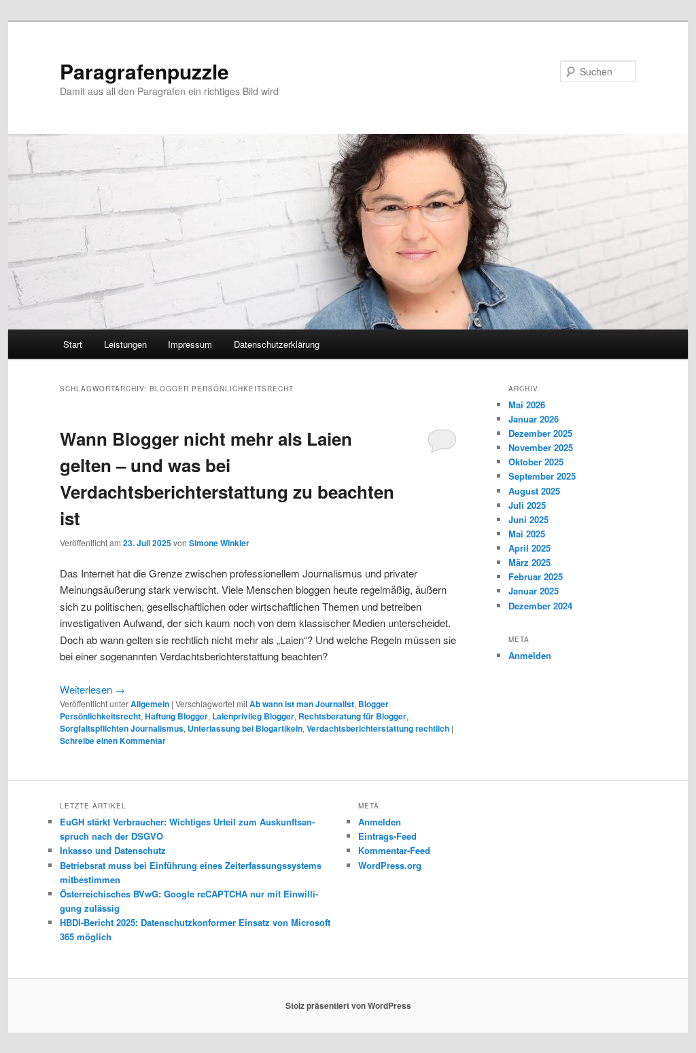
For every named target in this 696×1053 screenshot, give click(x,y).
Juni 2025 (528, 519)
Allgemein (149, 704)
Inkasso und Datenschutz (113, 850)
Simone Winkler (219, 543)
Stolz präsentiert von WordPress (348, 1005)
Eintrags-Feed (387, 835)
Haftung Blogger (176, 716)
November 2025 (540, 447)
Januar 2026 (533, 418)
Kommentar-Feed (394, 850)
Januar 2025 (533, 590)
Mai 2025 (526, 533)
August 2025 (534, 490)
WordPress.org (389, 865)
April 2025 (529, 547)
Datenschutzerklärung (276, 344)
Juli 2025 (527, 505)
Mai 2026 (526, 404)
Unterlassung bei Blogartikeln (245, 728)
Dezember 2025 (540, 433)
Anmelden (529, 655)
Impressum (190, 344)
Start (72, 344)
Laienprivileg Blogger (253, 716)
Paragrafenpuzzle (144, 71)
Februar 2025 (535, 576)
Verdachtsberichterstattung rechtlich (378, 728)
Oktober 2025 (535, 461)
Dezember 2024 (540, 605)
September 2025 (542, 475)
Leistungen (125, 344)
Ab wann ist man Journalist (301, 704)
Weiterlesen (92, 689)
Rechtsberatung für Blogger (352, 716)
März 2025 (529, 562)
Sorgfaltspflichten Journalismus (122, 728)
